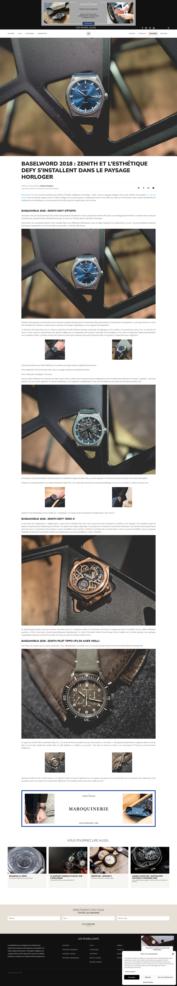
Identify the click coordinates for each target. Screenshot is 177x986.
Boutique (163, 34)
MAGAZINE (153, 34)
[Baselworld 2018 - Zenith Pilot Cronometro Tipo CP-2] (88, 738)
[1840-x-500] (88, 826)
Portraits (40, 37)
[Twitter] (138, 187)
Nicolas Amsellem (46, 186)
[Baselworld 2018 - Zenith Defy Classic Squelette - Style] (55, 507)
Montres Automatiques (37, 188)
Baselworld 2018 (28, 195)
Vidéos (119, 945)
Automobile (29, 34)
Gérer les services (130, 971)
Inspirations (42, 34)
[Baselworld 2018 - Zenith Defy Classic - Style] (55, 359)
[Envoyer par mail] (153, 187)
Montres (11, 34)
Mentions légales (148, 982)
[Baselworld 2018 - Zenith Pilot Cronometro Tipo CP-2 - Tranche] (122, 772)
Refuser (148, 977)
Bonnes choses (96, 962)
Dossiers (120, 954)
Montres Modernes (15, 37)
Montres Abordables (70, 958)
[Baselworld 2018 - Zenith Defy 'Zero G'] (88, 625)
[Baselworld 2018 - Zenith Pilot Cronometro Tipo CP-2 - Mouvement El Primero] (55, 772)
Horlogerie (25, 188)
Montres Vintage (69, 954)
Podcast (120, 950)
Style (20, 34)
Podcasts (142, 34)
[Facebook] (143, 187)
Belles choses (95, 958)
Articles (132, 34)
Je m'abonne (88, 924)
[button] (173, 954)
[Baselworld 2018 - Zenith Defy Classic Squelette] (88, 474)
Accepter (131, 977)
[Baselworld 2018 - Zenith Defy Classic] (88, 318)
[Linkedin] (148, 187)
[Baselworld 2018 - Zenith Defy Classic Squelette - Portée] (122, 507)
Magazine (120, 958)
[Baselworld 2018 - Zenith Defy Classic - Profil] (122, 359)
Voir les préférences (165, 977)
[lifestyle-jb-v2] (88, 13)
